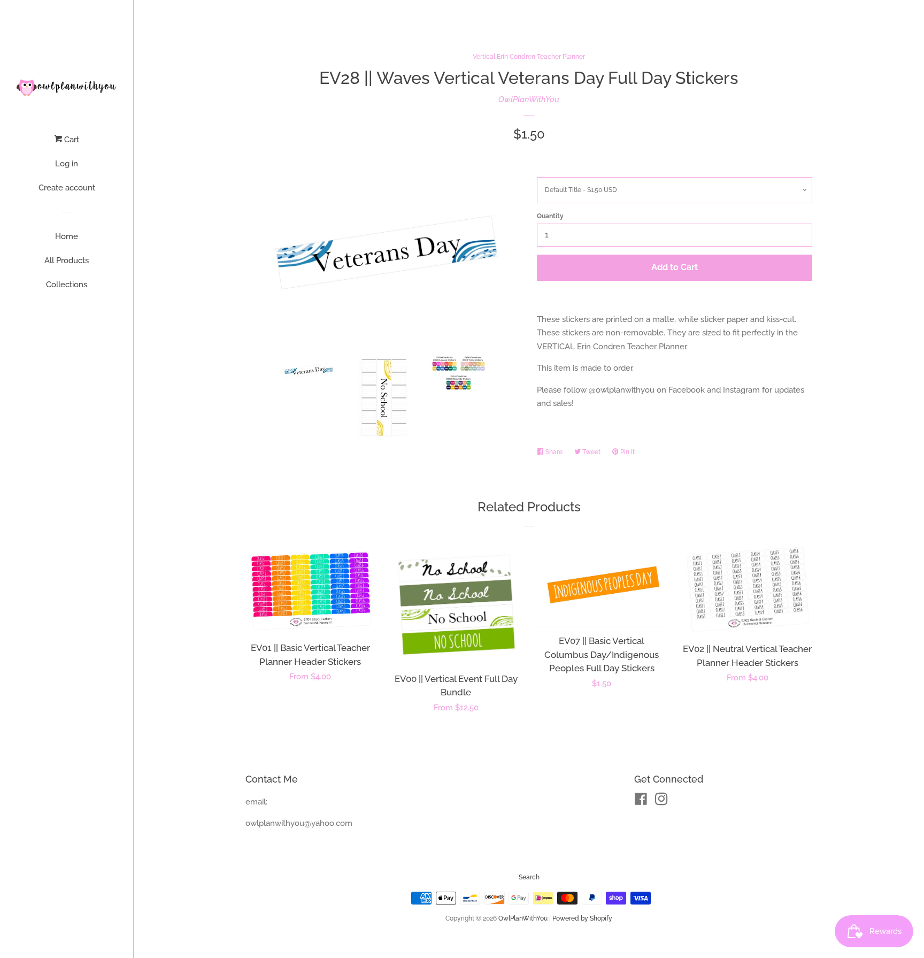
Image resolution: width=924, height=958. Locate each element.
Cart (70, 139)
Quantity (550, 216)
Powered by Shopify (582, 918)
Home (66, 236)
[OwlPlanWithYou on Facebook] (641, 801)
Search (529, 877)
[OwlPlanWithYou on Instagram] (661, 801)
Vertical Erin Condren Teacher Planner (529, 56)
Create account (66, 188)
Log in (66, 163)
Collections (66, 284)
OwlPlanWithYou (528, 99)
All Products (66, 260)
